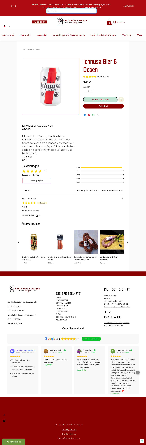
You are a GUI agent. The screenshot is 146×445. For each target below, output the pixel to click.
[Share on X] (97, 115)
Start (23, 49)
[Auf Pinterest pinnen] (89, 115)
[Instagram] (4, 420)
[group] (73, 247)
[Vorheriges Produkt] (18, 242)
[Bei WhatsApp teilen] (93, 115)
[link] (109, 22)
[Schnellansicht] (34, 242)
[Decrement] (85, 91)
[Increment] (92, 91)
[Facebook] (4, 415)
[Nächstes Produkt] (127, 242)
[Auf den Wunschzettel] (121, 99)
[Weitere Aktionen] (122, 198)
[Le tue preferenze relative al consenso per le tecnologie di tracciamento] (142, 441)
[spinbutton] (88, 91)
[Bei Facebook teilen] (84, 115)
